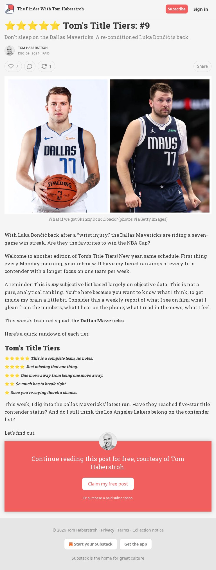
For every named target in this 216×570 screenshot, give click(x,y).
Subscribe (177, 9)
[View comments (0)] (29, 66)
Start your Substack (93, 544)
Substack (80, 558)
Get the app (135, 544)
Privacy (107, 530)
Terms (123, 530)
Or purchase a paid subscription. (108, 498)
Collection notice (148, 530)
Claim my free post (108, 483)
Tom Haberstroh (33, 48)
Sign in (201, 9)
